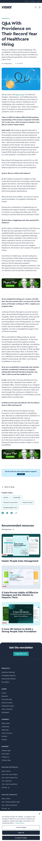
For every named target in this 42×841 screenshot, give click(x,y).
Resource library (7, 703)
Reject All (21, 832)
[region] (21, 826)
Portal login (5, 754)
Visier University (7, 709)
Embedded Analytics (9, 675)
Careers (4, 739)
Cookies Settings (21, 827)
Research (5, 696)
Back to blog (9, 487)
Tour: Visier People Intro (10, 777)
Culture (5, 497)
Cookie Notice (19, 823)
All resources (6, 529)
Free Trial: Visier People (9, 774)
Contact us (5, 757)
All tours (4, 787)
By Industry (5, 682)
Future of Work (28, 502)
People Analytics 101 (10, 507)
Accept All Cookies (21, 837)
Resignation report (8, 706)
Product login (6, 750)
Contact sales (6, 760)
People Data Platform (9, 679)
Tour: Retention (7, 781)
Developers (5, 712)
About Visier (6, 723)
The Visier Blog (7, 699)
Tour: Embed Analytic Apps (11, 802)
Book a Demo (6, 771)
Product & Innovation (10, 502)
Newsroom (5, 730)
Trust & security (7, 733)
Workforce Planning (8, 672)
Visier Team (7, 63)
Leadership (16, 497)
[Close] (39, 814)
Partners (4, 736)
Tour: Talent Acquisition (9, 784)
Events (4, 693)
